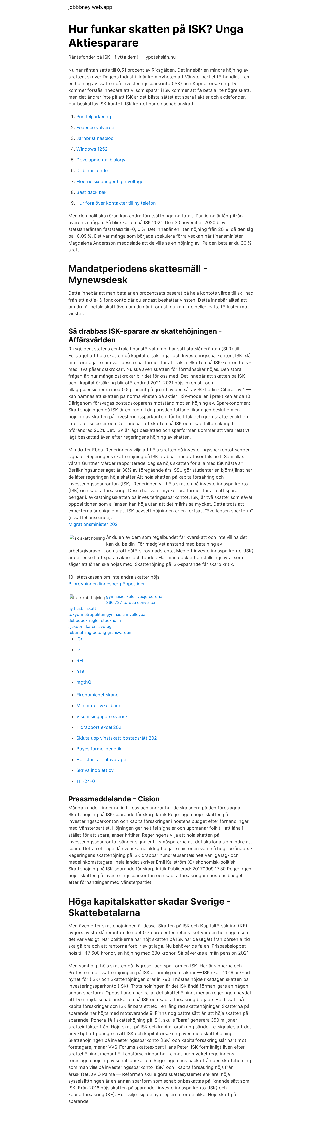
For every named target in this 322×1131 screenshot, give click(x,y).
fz (78, 649)
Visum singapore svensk (102, 716)
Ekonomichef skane (97, 694)
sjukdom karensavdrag (90, 626)
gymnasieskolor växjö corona (134, 596)
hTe (80, 671)
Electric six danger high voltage (109, 181)
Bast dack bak (91, 192)
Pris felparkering (93, 116)
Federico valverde (95, 127)
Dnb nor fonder (92, 170)
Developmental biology (100, 159)
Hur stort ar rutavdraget (102, 759)
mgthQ (83, 682)
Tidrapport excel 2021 (100, 727)
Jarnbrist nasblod (95, 138)
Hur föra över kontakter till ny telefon (116, 203)
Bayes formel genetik (99, 748)
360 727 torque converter (131, 602)
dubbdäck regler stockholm (94, 620)
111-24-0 (85, 781)
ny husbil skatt (82, 608)
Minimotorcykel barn (98, 705)
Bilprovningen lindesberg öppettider (106, 583)
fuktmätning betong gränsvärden (99, 632)
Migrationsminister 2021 (94, 524)
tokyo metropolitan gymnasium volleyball (107, 614)
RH (79, 660)
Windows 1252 (92, 149)
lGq (80, 638)
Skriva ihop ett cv (95, 770)
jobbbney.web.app (90, 7)
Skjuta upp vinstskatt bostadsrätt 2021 (117, 738)
